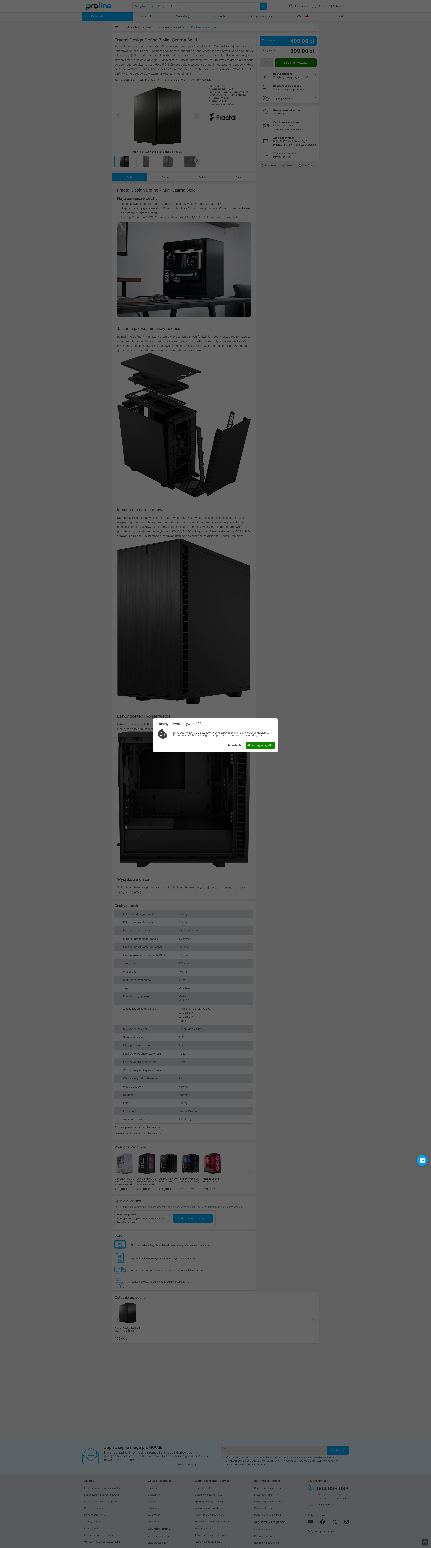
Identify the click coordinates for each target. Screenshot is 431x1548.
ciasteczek (204, 732)
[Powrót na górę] (425, 1542)
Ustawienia (234, 745)
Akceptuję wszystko (260, 745)
